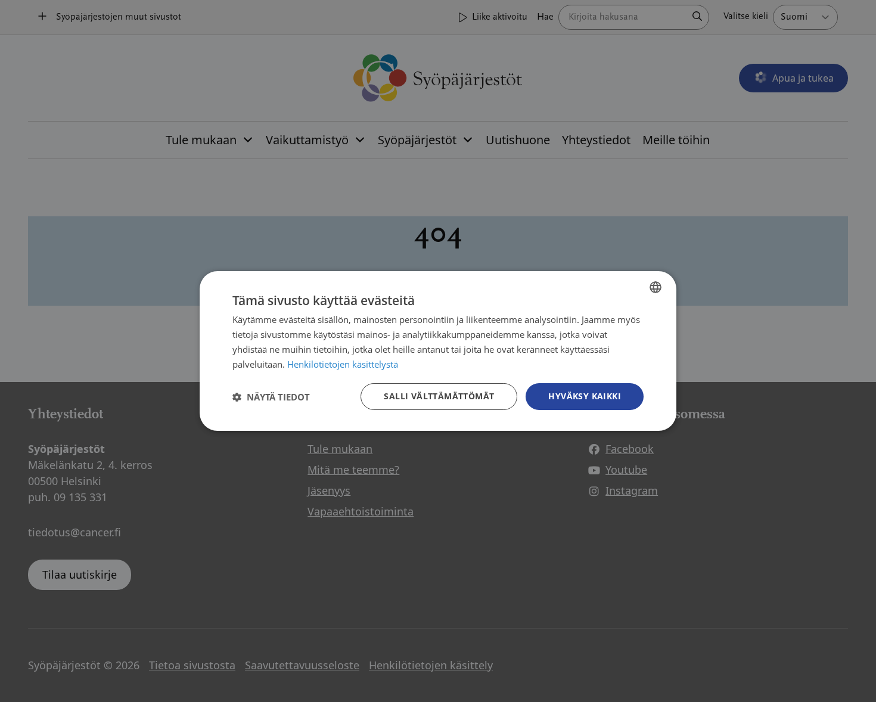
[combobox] (655, 287)
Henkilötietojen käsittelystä (342, 364)
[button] (271, 396)
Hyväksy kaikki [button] (584, 396)
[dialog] (438, 351)
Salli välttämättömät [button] (439, 396)
